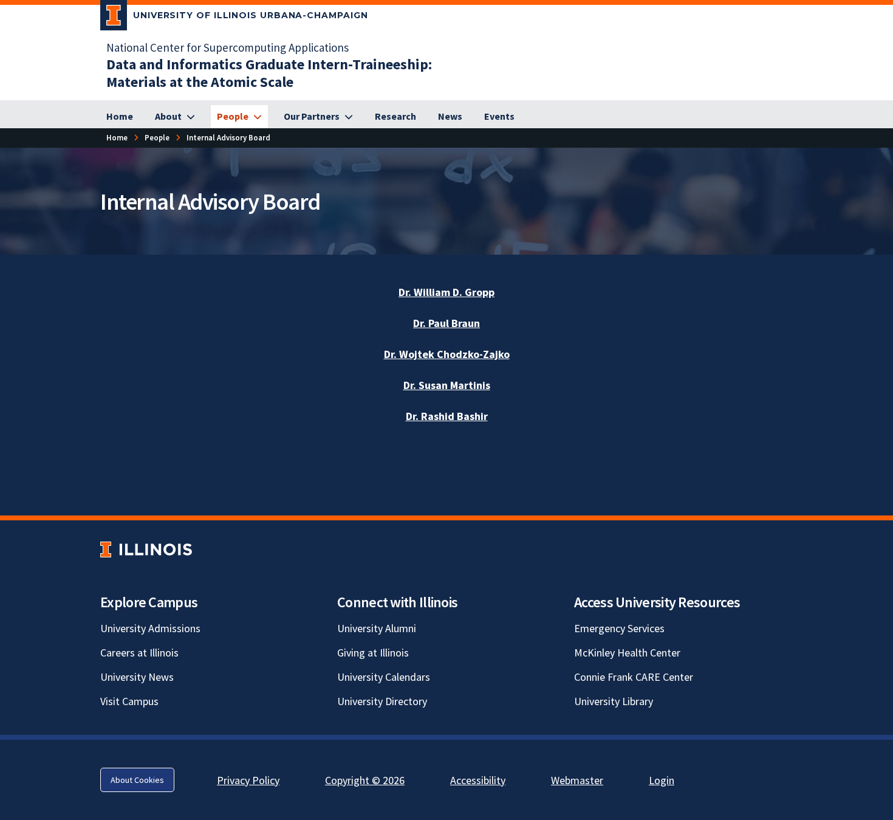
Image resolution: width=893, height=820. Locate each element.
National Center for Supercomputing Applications (227, 47)
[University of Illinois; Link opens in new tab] (146, 550)
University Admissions (150, 628)
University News (137, 677)
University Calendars (383, 677)
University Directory (382, 701)
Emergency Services (619, 628)
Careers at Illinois (139, 653)
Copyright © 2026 (365, 780)
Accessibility (477, 780)
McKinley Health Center (627, 653)
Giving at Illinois (373, 653)
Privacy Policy (248, 780)
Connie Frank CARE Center (633, 677)
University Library (613, 701)
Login (661, 780)
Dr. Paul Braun (446, 323)
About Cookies (137, 779)
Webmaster (577, 780)
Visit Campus (129, 701)
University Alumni (376, 628)
